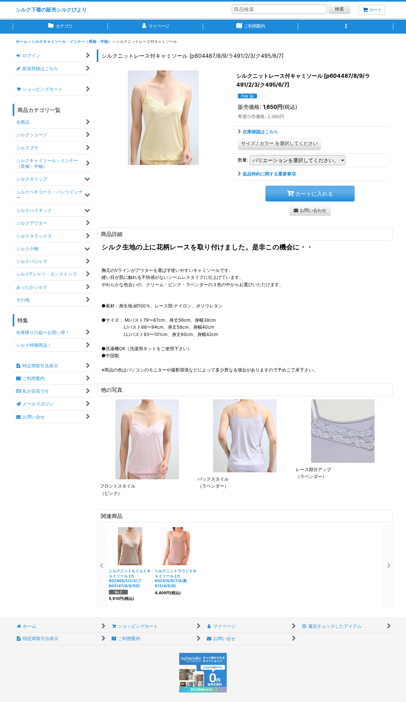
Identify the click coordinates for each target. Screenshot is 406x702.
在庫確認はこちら (260, 131)
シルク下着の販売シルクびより (51, 9)
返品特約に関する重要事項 (269, 173)
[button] (345, 27)
